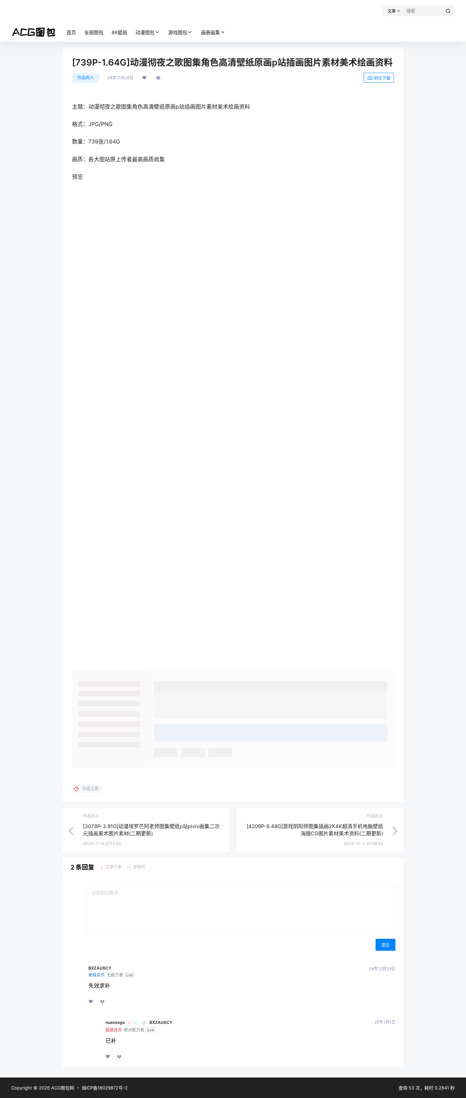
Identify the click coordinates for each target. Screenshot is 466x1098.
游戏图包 (177, 32)
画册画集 (210, 32)
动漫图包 (145, 32)
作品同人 (85, 77)
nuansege (115, 1022)
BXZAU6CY (99, 968)
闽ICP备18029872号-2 (105, 1087)
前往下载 (382, 78)
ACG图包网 (62, 1087)
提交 (385, 945)
